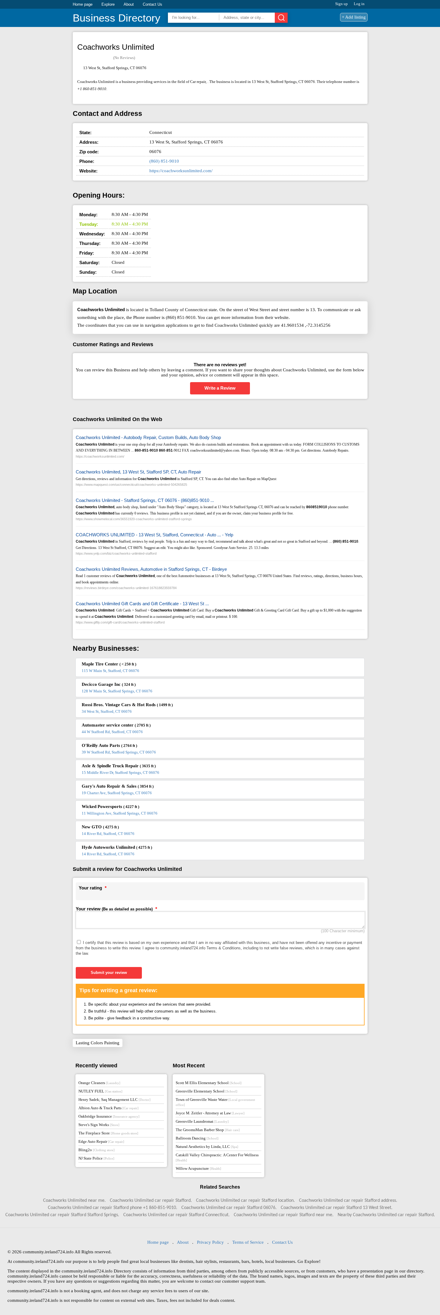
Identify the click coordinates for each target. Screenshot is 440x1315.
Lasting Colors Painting (97, 1042)
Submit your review (109, 972)
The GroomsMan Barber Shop (208, 1130)
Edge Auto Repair (101, 1141)
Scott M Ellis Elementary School (209, 1083)
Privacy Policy (210, 1242)
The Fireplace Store (108, 1133)
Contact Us (152, 4)
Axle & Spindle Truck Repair (119, 765)
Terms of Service (248, 1242)
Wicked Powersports (110, 806)
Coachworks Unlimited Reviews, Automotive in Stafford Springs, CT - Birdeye (151, 569)
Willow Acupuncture (198, 1168)
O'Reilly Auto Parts (109, 745)
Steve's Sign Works (98, 1124)
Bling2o (96, 1150)
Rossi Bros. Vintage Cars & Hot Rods (127, 704)
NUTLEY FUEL (100, 1091)
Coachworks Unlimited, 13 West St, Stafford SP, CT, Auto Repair (138, 471)
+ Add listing (354, 17)
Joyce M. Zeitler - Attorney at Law (210, 1113)
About (129, 4)
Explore (108, 4)
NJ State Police (96, 1158)
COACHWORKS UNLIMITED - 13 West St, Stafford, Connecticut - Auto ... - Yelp (154, 534)
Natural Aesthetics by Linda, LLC (207, 1146)
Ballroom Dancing (197, 1138)
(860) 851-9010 (164, 161)
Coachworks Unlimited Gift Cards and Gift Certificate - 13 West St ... (142, 603)
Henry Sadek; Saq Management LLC (114, 1099)
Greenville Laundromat (202, 1121)
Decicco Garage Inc (109, 684)
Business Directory (116, 18)
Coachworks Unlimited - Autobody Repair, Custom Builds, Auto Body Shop (148, 437)
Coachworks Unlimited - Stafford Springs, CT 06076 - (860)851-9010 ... (145, 500)
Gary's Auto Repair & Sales (118, 786)
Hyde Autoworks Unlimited (117, 847)
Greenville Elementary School (206, 1091)
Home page (82, 4)
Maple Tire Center (109, 664)
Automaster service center (116, 725)
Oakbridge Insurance (108, 1116)
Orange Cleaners (99, 1083)
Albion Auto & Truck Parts (108, 1108)
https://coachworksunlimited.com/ (181, 170)
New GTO (100, 826)
